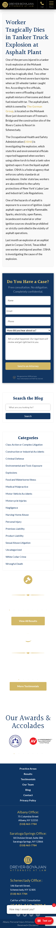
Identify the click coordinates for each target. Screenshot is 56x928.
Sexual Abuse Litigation (18, 542)
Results (28, 773)
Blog (28, 789)
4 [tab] (23, 610)
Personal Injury (13, 521)
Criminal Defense (15, 458)
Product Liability (14, 535)
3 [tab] (18, 610)
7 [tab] (37, 610)
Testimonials (28, 779)
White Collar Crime (16, 556)
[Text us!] (44, 921)
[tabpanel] (28, 604)
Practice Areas (28, 768)
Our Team (28, 784)
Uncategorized (14, 549)
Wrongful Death (14, 563)
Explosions (11, 472)
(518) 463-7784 (28, 823)
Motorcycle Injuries (16, 500)
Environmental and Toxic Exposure (24, 465)
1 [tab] (9, 610)
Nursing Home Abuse (17, 514)
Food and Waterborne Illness (21, 479)
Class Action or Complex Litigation (24, 444)
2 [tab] (14, 610)
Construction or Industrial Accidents (25, 451)
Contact (28, 795)
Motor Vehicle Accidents (19, 493)
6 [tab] (32, 610)
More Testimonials (28, 686)
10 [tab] (28, 614)
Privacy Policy (28, 800)
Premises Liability (15, 528)
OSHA (28, 141)
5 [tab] (28, 610)
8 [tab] (42, 610)
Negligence (12, 507)
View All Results (28, 620)
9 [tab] (46, 610)
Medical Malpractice (17, 486)
